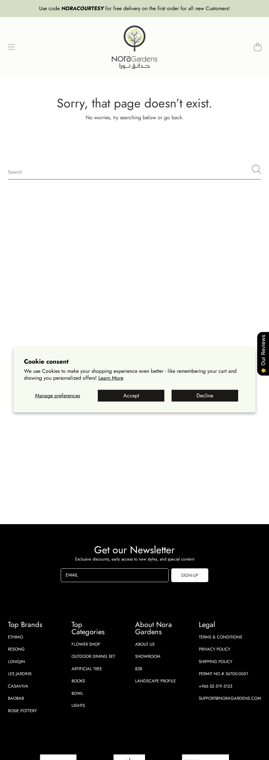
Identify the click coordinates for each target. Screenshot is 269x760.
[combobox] (134, 169)
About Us (145, 644)
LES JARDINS (19, 674)
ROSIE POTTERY (22, 711)
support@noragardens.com (230, 698)
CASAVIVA (18, 686)
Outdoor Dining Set (93, 656)
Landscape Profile (155, 681)
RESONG (16, 649)
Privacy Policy (214, 649)
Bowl (77, 693)
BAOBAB (16, 698)
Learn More (110, 377)
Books (78, 681)
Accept (131, 395)
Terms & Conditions (220, 637)
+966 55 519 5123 (215, 686)
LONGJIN (16, 661)
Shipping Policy (215, 661)
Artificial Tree (87, 669)
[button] (11, 47)
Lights (78, 705)
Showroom (147, 656)
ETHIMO (15, 637)
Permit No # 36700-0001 (223, 674)
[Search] (256, 169)
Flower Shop (86, 644)
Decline (205, 395)
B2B (138, 669)
